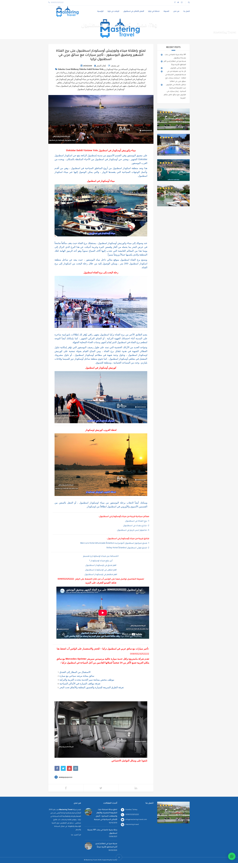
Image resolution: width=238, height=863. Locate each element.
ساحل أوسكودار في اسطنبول (111, 79)
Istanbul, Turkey (131, 810)
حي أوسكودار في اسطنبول (135, 79)
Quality (114, 860)
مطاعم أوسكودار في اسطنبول (124, 82)
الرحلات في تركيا (113, 11)
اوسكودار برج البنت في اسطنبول (125, 76)
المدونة (166, 11)
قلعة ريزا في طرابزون (178, 68)
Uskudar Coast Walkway (68, 69)
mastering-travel (132, 825)
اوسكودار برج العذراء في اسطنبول (97, 76)
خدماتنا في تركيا (154, 11)
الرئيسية (100, 11)
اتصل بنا (186, 11)
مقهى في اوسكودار (119, 86)
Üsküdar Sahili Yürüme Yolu (91, 69)
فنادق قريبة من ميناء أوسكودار (86, 79)
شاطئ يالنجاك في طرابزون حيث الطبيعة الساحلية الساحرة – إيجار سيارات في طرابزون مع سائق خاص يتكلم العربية (175, 91)
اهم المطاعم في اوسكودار (108, 72)
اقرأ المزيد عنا (76, 835)
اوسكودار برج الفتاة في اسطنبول (69, 76)
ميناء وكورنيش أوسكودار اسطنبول (91, 89)
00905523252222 (66, 579)
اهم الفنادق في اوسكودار (130, 72)
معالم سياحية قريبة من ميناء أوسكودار (78, 82)
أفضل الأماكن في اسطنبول (133, 11)
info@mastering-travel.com (136, 820)
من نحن (176, 11)
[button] (232, 856)
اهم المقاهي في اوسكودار (86, 72)
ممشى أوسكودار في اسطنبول (98, 86)
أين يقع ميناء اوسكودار (138, 69)
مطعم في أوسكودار (103, 82)
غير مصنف (115, 65)
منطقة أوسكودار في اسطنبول (73, 86)
